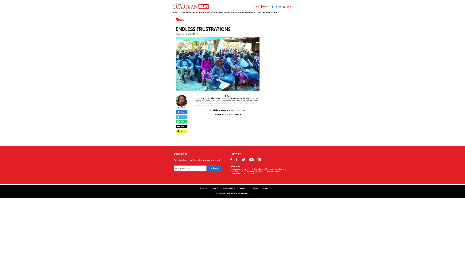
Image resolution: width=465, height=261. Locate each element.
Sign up (218, 114)
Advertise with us (229, 188)
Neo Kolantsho (181, 107)
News (180, 19)
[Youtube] (284, 6)
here (244, 110)
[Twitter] (280, 6)
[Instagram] (288, 6)
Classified (243, 188)
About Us (215, 188)
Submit (214, 168)
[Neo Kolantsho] (181, 101)
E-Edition (255, 188)
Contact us (203, 188)
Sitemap (265, 188)
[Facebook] (272, 6)
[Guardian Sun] (191, 6)
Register (266, 6)
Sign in (256, 6)
